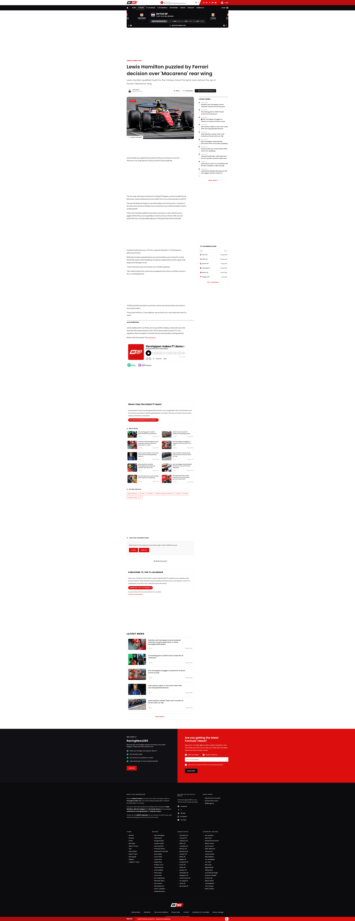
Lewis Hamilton (134, 61)
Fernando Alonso (155, 809)
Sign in (131, 768)
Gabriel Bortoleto (159, 891)
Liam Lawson (158, 883)
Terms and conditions (161, 912)
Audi (130, 849)
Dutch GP (183, 865)
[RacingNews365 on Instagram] (203, 2)
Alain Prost (208, 838)
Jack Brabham (209, 883)
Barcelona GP (184, 851)
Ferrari (161, 158)
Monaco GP (183, 849)
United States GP (185, 878)
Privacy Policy (175, 912)
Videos (182, 8)
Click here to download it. (135, 594)
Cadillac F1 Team (134, 862)
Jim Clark (208, 862)
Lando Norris (150, 216)
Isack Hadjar (158, 854)
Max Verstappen (139, 809)
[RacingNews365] (132, 2)
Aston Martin (133, 851)
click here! (152, 337)
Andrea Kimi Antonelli (161, 851)
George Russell (141, 811)
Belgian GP (183, 859)
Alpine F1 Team (133, 846)
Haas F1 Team (133, 854)
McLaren (131, 838)
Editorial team (136, 912)
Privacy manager (218, 912)
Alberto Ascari (209, 843)
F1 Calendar (150, 8)
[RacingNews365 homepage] (128, 7)
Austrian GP (183, 854)
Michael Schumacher (212, 841)
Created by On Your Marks (200, 912)
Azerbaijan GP (184, 873)
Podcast (191, 8)
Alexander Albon (159, 881)
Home (134, 8)
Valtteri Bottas (158, 867)
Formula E (200, 8)
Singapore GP (184, 875)
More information (179, 25)
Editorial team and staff (212, 798)
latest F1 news (137, 798)
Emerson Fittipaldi (210, 875)
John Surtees (209, 886)
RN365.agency (209, 803)
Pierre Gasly (158, 873)
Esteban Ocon (158, 865)
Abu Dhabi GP (184, 886)
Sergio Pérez (158, 862)
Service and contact (211, 801)
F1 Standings (162, 8)
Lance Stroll (158, 875)
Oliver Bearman (159, 886)
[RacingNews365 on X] (209, 2)
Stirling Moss (209, 870)
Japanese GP (184, 841)
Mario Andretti (209, 889)
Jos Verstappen (210, 859)
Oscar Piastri (158, 857)
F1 (140, 497)
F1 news (141, 8)
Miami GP (183, 843)
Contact (186, 912)
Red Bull (131, 835)
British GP (182, 857)
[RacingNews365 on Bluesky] (212, 2)
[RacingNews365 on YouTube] (215, 2)
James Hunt (209, 851)
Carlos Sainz (158, 859)
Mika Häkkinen (209, 857)
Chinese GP (183, 838)
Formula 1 (150, 493)
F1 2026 (185, 493)
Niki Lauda (208, 865)
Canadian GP (184, 846)
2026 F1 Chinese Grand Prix (164, 493)
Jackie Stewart (209, 854)
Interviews (174, 8)
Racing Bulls (132, 857)
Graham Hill (208, 878)
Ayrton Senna (209, 846)
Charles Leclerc (155, 811)
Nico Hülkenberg (159, 878)
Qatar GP (182, 883)
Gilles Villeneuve (210, 849)
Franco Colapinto (159, 889)
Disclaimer (147, 912)
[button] (142, 16)
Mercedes (149, 218)
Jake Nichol (135, 89)
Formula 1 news (132, 497)
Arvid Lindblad (158, 870)
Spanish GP (183, 870)
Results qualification (158, 21)
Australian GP (184, 835)
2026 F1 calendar (142, 815)
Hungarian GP (184, 862)
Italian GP (183, 867)
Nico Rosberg (209, 835)
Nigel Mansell (209, 867)
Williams (131, 859)
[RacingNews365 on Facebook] (206, 2)
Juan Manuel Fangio (211, 873)
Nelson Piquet (209, 881)
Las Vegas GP (184, 881)
